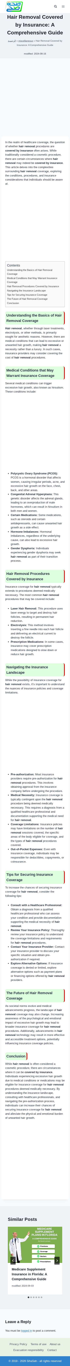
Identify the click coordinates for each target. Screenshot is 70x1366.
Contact (52, 1350)
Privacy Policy (18, 1344)
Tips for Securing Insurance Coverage (27, 294)
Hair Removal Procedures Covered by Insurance (33, 286)
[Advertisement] (35, 98)
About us (55, 1344)
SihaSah (32, 1361)
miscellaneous (25, 40)
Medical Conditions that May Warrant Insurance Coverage (32, 280)
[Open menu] (63, 6)
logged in (26, 1330)
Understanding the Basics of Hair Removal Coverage (29, 272)
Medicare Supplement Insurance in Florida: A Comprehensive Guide (29, 1274)
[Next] (57, 1261)
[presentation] (35, 1245)
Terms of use (38, 1344)
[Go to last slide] (13, 1261)
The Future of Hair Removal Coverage (27, 298)
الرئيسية (12, 40)
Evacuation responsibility (28, 1350)
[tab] (28, 1297)
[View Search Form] (55, 6)
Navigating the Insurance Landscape (26, 290)
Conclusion (13, 303)
